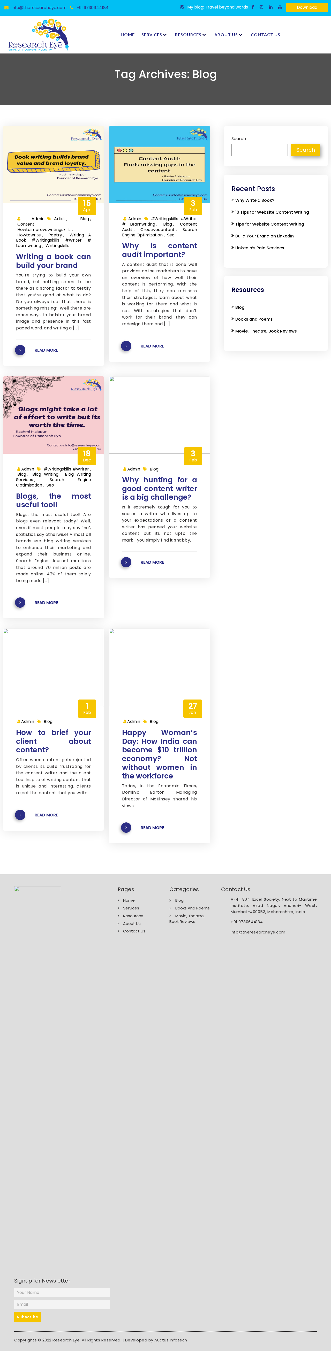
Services (151, 34)
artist (59, 219)
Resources (188, 34)
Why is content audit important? (159, 250)
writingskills (57, 246)
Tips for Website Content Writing (269, 224)
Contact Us (265, 34)
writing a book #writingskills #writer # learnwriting (53, 240)
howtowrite (29, 235)
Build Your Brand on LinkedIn (264, 236)
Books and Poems (254, 319)
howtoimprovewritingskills (44, 230)
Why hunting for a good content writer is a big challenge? (159, 489)
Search (238, 139)
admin (32, 219)
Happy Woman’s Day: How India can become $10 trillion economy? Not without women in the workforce (159, 754)
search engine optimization (159, 232)
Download (307, 7)
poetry (55, 235)
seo (171, 235)
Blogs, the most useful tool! (53, 500)
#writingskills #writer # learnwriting (159, 221)
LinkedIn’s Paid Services (259, 248)
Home (128, 34)
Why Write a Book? (254, 200)
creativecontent (157, 230)
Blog (84, 219)
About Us (226, 34)
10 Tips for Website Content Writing (272, 212)
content (25, 224)
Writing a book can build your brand (53, 261)
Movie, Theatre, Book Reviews (266, 331)
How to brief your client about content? (53, 741)
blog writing (45, 474)
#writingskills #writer (66, 469)
